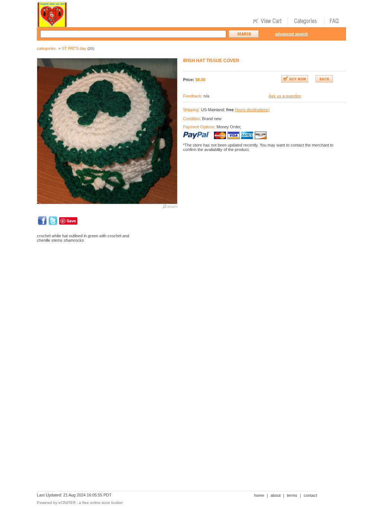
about (275, 495)
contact (310, 495)
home (259, 495)
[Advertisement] (172, 274)
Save (71, 221)
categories (46, 48)
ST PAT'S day (74, 48)
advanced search (291, 34)
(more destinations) (252, 109)
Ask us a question (285, 96)
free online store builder (102, 503)
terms (292, 495)
